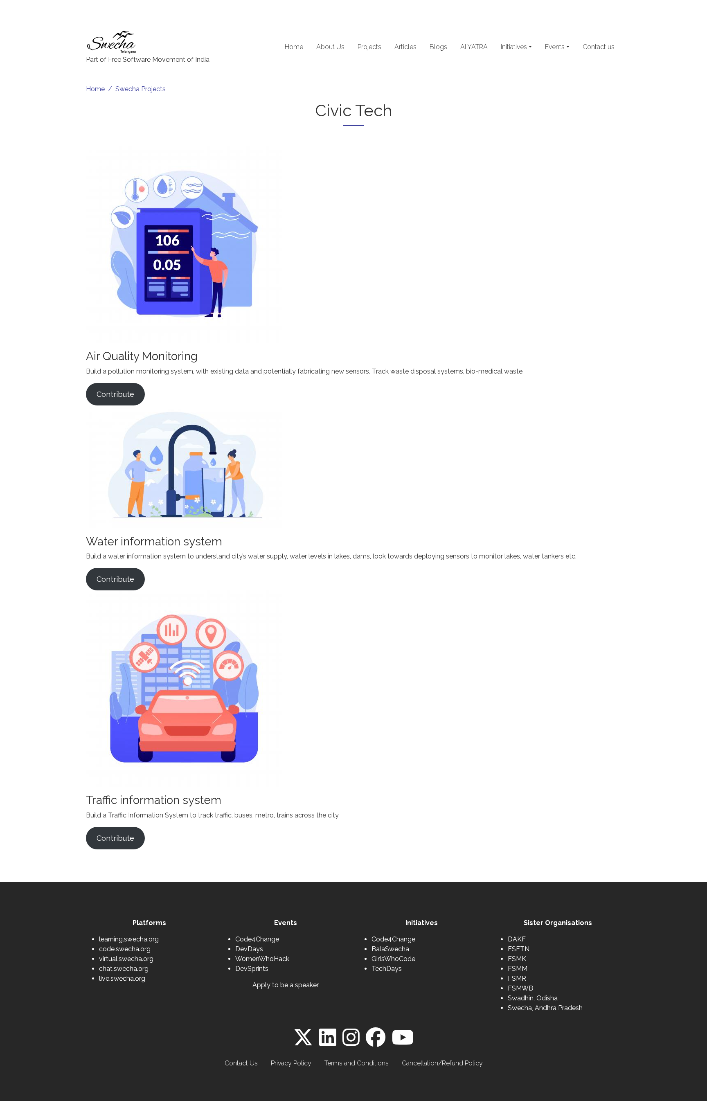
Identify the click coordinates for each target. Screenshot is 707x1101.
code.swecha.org (125, 949)
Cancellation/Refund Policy (442, 1063)
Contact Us (241, 1063)
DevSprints (251, 969)
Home (294, 47)
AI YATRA (474, 47)
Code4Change (257, 939)
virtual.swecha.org (126, 959)
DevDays (249, 949)
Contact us (599, 47)
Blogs (438, 47)
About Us (330, 47)
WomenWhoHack (262, 959)
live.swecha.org (122, 978)
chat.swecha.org (124, 969)
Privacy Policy (291, 1063)
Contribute (115, 394)
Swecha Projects (140, 89)
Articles (405, 47)
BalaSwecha (390, 949)
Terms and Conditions (356, 1063)
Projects (369, 47)
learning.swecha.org (129, 939)
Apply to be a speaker (285, 985)
